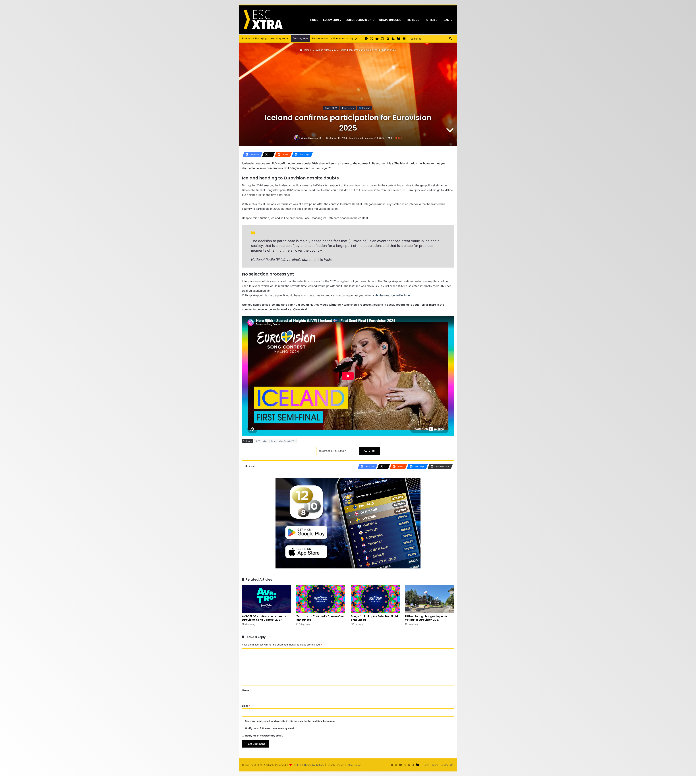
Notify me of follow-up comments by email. (270, 728)
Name (246, 690)
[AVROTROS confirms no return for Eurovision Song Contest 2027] (266, 599)
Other (430, 19)
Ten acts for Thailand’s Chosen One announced (320, 618)
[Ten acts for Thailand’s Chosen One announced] (320, 599)
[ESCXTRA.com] (262, 20)
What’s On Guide (389, 19)
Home (314, 19)
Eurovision (331, 19)
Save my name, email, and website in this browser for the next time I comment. (290, 721)
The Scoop (413, 19)
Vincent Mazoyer (310, 138)
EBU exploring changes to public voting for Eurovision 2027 (426, 618)
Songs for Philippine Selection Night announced (374, 618)
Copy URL (369, 451)
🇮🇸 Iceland (364, 108)
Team (446, 19)
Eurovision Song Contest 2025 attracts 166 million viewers (345, 38)
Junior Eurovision (358, 19)
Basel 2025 (331, 49)
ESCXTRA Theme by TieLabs (308, 764)
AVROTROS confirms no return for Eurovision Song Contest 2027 (264, 618)
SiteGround (354, 764)
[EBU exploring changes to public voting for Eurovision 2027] (429, 599)
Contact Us (446, 764)
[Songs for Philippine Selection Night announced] (375, 599)
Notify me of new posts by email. (264, 735)
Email (246, 705)
